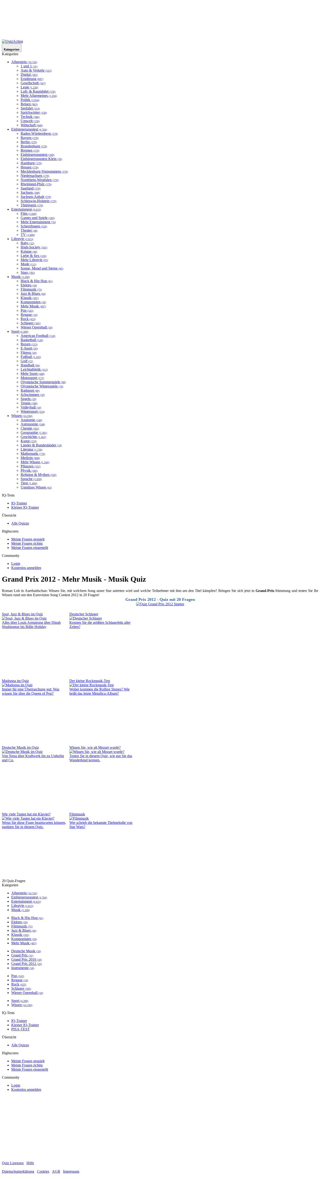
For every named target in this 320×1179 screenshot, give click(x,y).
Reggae (29, 315)
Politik (30, 100)
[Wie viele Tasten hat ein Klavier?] (28, 818)
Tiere (29, 483)
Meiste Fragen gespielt (28, 539)
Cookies (43, 1171)
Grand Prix (22, 955)
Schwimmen (33, 395)
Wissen (21, 416)
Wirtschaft (32, 125)
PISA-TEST (20, 1029)
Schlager (31, 323)
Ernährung (32, 79)
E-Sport (29, 348)
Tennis (29, 403)
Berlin (29, 142)
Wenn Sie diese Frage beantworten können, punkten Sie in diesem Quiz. (34, 825)
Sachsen (30, 192)
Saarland (31, 188)
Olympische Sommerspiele (43, 382)
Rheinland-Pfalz (36, 184)
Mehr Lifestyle (34, 260)
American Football (38, 336)
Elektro (29, 285)
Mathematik (33, 454)
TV (28, 235)
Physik (29, 470)
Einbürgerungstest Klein (41, 159)
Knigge (29, 251)
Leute (29, 87)
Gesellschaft (33, 83)
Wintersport (33, 411)
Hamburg (31, 163)
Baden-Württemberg (39, 133)
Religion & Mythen (38, 475)
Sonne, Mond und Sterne (42, 268)
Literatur (31, 449)
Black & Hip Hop (37, 281)
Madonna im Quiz (15, 681)
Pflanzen (31, 466)
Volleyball (31, 407)
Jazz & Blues (33, 294)
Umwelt (30, 121)
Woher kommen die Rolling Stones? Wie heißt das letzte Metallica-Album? (99, 691)
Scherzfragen (34, 226)
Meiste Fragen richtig (27, 543)
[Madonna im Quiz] (17, 685)
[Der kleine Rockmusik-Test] (91, 685)
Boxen (29, 344)
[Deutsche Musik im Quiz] (22, 752)
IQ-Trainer (19, 503)
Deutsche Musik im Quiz (20, 747)
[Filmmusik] (79, 818)
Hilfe (30, 1163)
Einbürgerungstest (29, 129)
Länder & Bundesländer (41, 445)
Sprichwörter (34, 112)
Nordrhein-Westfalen (40, 180)
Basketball (32, 340)
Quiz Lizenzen (13, 1163)
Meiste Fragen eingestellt (29, 548)
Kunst (29, 441)
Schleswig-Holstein (38, 201)
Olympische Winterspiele (42, 386)
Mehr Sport (33, 374)
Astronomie (33, 424)
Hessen (29, 167)
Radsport (30, 390)
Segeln (28, 399)
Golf (27, 361)
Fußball (31, 357)
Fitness (29, 352)
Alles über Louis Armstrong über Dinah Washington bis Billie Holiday (31, 625)
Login (15, 564)
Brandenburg (34, 146)
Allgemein (24, 62)
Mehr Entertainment (38, 222)
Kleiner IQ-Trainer (25, 507)
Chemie (30, 428)
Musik (20, 277)
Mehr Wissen (35, 462)
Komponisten (33, 302)
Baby (27, 243)
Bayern (29, 138)
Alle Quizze (20, 523)
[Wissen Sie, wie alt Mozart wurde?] (96, 752)
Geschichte (33, 437)
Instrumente (22, 968)
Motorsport (32, 378)
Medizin (30, 458)
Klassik (30, 298)
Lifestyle (22, 239)
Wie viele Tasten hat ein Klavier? (26, 814)
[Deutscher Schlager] (85, 618)
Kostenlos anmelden (26, 568)
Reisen (29, 104)
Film (29, 213)
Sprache (31, 479)
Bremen (30, 150)
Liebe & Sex (33, 256)
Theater (29, 230)
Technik (30, 117)
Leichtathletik (34, 369)
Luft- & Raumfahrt (38, 91)
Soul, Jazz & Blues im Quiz (22, 614)
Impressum (71, 1171)
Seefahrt (30, 108)
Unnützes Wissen (36, 487)
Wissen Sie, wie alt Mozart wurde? (95, 747)
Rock (28, 319)
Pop (27, 310)
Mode (28, 264)
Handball (30, 365)
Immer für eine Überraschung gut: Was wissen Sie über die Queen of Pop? (30, 691)
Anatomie (31, 420)
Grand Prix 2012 (26, 964)
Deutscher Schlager (83, 614)
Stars (28, 272)
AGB (56, 1171)
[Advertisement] (160, 20)
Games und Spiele (38, 218)
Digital (29, 75)
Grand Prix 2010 (26, 959)
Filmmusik (31, 289)
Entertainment (26, 209)
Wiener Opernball (36, 327)
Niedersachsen (35, 176)
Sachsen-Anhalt (36, 197)
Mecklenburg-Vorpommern (44, 171)
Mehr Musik (33, 306)
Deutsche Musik (26, 951)
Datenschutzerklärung (18, 1171)
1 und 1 (29, 66)
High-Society (34, 247)
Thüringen (32, 205)
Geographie (34, 432)
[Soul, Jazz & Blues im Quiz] (24, 618)
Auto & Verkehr (36, 70)
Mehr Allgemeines (39, 96)
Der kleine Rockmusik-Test (89, 681)
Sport (19, 331)
